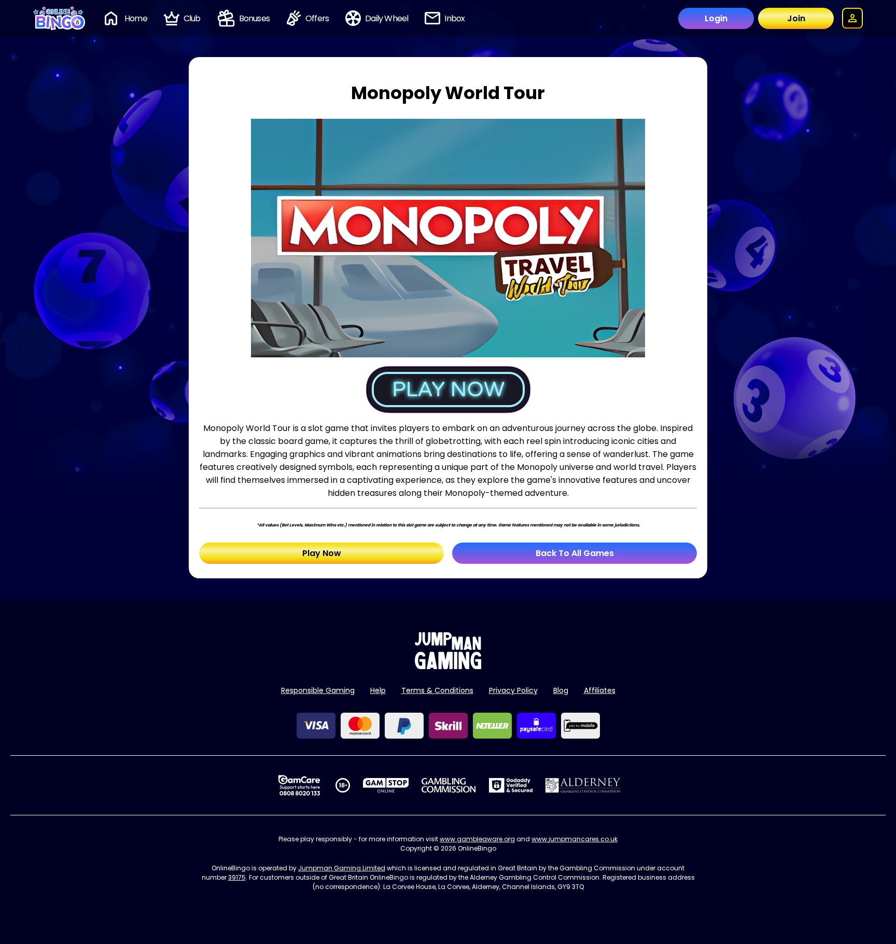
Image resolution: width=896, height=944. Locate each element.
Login (716, 18)
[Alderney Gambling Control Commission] (583, 785)
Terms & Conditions (437, 690)
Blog (560, 690)
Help (378, 690)
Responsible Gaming (318, 690)
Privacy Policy (513, 690)
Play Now (321, 553)
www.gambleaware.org (477, 839)
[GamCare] (299, 785)
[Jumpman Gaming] (448, 666)
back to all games (575, 553)
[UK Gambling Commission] (448, 785)
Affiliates (599, 690)
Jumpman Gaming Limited (341, 868)
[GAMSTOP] (386, 785)
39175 (237, 877)
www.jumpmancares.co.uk (574, 839)
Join (796, 18)
